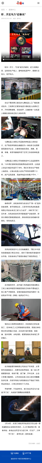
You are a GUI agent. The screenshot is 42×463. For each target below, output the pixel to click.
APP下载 (28, 453)
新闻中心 (12, 10)
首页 (3, 10)
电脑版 (16, 453)
